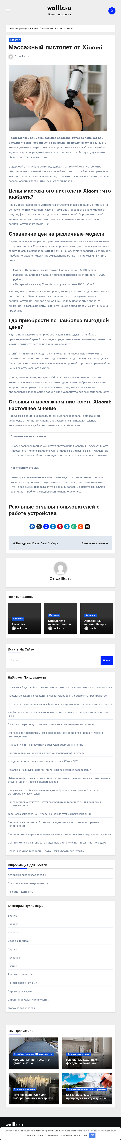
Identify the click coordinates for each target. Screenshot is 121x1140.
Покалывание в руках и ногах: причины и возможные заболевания (49, 769)
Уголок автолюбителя (21, 1008)
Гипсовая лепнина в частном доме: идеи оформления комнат (46, 744)
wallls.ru (59, 8)
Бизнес (12, 915)
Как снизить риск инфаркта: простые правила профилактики (46, 753)
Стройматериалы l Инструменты (28, 999)
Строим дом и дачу (20, 991)
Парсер (12, 949)
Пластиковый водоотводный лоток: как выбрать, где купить (46, 851)
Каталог (15, 40)
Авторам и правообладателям (27, 874)
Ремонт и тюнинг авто (22, 974)
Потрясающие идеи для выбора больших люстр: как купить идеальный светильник (60, 704)
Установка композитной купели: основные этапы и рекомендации (49, 813)
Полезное (14, 957)
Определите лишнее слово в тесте (59, 624)
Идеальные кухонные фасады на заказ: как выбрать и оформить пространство (57, 695)
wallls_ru (23, 56)
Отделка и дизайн (19, 940)
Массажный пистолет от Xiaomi (55, 48)
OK (92, 1135)
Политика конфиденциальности (28, 883)
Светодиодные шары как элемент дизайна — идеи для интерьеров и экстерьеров (59, 834)
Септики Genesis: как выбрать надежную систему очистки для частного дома (57, 842)
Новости (13, 932)
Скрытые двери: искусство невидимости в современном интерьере (51, 724)
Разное (12, 966)
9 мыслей (18, 624)
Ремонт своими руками (22, 982)
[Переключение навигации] (8, 11)
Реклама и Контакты (21, 891)
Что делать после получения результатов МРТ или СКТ (43, 761)
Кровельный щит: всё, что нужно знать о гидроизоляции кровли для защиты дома (60, 687)
